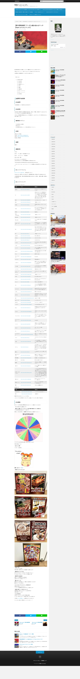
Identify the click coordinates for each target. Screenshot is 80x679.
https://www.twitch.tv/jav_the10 (25, 266)
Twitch (53, 199)
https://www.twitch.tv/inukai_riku (26, 365)
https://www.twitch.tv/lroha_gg (25, 245)
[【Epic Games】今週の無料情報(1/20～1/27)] (53, 71)
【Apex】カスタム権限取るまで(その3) (56, 273)
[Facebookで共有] (20, 51)
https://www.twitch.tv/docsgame (25, 214)
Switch (53, 196)
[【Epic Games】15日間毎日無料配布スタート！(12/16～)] (53, 82)
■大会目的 (19, 82)
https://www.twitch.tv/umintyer (25, 235)
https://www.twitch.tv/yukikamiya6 (26, 379)
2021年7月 (53, 180)
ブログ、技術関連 (54, 206)
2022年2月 (53, 163)
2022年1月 (53, 165)
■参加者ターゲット (20, 84)
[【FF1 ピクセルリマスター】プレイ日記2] (17, 646)
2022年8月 (53, 151)
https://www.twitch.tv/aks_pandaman (26, 304)
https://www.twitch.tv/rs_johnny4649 (26, 271)
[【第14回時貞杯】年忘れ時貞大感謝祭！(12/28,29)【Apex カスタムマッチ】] (53, 112)
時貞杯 (53, 208)
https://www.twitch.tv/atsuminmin (26, 237)
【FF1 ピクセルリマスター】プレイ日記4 (21, 14)
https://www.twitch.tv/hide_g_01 (25, 202)
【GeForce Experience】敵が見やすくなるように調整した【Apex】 (52, 9)
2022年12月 (53, 141)
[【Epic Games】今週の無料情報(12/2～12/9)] (53, 92)
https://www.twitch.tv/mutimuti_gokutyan (27, 334)
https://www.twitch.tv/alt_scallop (25, 223)
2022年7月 (53, 153)
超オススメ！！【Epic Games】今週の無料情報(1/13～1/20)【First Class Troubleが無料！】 (60, 76)
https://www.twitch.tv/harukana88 (26, 302)
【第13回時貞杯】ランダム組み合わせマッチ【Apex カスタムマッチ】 (31, 639)
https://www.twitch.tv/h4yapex (25, 300)
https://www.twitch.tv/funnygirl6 (25, 315)
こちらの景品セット (21, 598)
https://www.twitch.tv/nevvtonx (25, 217)
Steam (52, 194)
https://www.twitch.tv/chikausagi (25, 285)
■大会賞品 (19, 93)
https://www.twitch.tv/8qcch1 (25, 189)
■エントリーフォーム (21, 90)
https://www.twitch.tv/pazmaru (25, 294)
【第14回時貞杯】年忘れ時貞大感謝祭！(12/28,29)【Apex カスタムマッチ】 (60, 111)
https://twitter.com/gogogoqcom (23, 135)
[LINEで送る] (41, 51)
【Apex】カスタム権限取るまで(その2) (56, 248)
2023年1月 (53, 139)
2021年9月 (53, 175)
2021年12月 (53, 168)
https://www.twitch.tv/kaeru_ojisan (27, 391)
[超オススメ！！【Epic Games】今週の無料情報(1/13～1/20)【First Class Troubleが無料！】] (53, 76)
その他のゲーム (54, 201)
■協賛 (18, 87)
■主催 (18, 85)
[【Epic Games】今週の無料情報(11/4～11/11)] (53, 117)
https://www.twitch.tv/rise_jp (25, 337)
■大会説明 (19, 81)
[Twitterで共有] (30, 51)
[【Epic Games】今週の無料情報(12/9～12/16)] (53, 87)
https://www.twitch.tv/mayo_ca (25, 331)
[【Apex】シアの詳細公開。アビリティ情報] (17, 635)
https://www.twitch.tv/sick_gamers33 (26, 229)
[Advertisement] (31, 62)
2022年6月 (53, 156)
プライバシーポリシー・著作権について (40, 660)
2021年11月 (53, 170)
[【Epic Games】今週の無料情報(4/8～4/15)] (17, 624)
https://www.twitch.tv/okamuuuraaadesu (27, 251)
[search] (63, 1)
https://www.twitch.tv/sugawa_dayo (26, 274)
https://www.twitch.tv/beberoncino (23, 136)
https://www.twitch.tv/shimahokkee (26, 262)
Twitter (21, 467)
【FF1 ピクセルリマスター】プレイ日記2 (26, 644)
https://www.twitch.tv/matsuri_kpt (26, 385)
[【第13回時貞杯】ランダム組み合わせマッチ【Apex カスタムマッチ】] (17, 641)
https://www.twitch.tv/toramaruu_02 (26, 291)
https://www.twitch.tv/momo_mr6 (26, 208)
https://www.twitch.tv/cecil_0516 (26, 279)
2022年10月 (53, 146)
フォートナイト (59, 262)
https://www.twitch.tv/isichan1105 (26, 382)
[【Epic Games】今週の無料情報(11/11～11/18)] (53, 107)
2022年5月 (53, 158)
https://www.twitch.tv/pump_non (25, 307)
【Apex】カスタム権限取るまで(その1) (35, 14)
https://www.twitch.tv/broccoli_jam (26, 320)
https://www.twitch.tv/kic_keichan (26, 259)
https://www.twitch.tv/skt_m (25, 233)
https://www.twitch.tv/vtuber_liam (26, 341)
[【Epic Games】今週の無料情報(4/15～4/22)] (45, 624)
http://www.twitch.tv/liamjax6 (25, 204)
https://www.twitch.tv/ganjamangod (26, 256)
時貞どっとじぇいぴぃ (21, 4)
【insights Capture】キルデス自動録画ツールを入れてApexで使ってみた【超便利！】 (28, 9)
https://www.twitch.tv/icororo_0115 (26, 242)
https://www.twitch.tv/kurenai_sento (26, 372)
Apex (52, 189)
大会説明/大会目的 (19, 79)
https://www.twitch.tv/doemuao (25, 355)
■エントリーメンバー (21, 92)
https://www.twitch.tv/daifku (25, 281)
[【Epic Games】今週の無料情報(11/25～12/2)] (53, 97)
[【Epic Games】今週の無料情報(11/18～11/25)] (53, 102)
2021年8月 (53, 177)
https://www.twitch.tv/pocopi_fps (26, 327)
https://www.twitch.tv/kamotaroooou (26, 362)
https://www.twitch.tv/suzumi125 (26, 276)
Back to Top (40, 652)
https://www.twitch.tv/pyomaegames (26, 311)
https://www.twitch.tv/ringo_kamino (26, 357)
